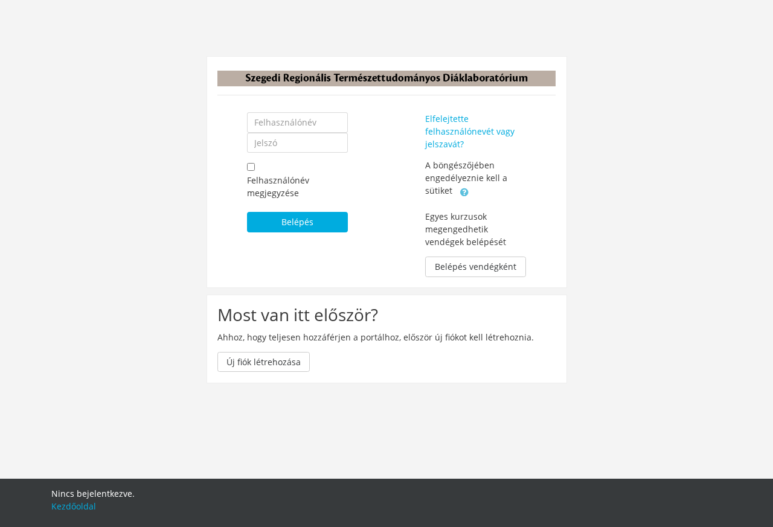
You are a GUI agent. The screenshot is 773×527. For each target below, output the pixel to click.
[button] (464, 191)
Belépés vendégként (475, 266)
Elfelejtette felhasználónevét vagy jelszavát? (470, 131)
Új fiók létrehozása (263, 362)
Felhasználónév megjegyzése (278, 186)
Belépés (297, 222)
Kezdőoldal (73, 506)
